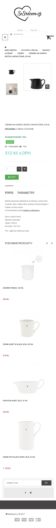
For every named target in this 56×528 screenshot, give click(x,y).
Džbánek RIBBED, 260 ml (13, 288)
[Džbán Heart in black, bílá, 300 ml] (28, 321)
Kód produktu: (10, 129)
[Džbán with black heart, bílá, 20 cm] (28, 434)
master (31, 519)
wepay (38, 519)
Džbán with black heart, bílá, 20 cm (19, 457)
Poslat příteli (13, 147)
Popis (9, 193)
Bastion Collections (31, 210)
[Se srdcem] (28, 13)
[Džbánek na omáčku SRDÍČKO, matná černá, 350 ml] (12, 69)
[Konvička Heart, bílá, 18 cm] (28, 378)
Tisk (24, 147)
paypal (24, 519)
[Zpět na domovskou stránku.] (5, 47)
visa (17, 519)
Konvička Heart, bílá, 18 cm (15, 401)
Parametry (26, 193)
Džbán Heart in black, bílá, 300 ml (18, 344)
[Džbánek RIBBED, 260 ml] (28, 265)
